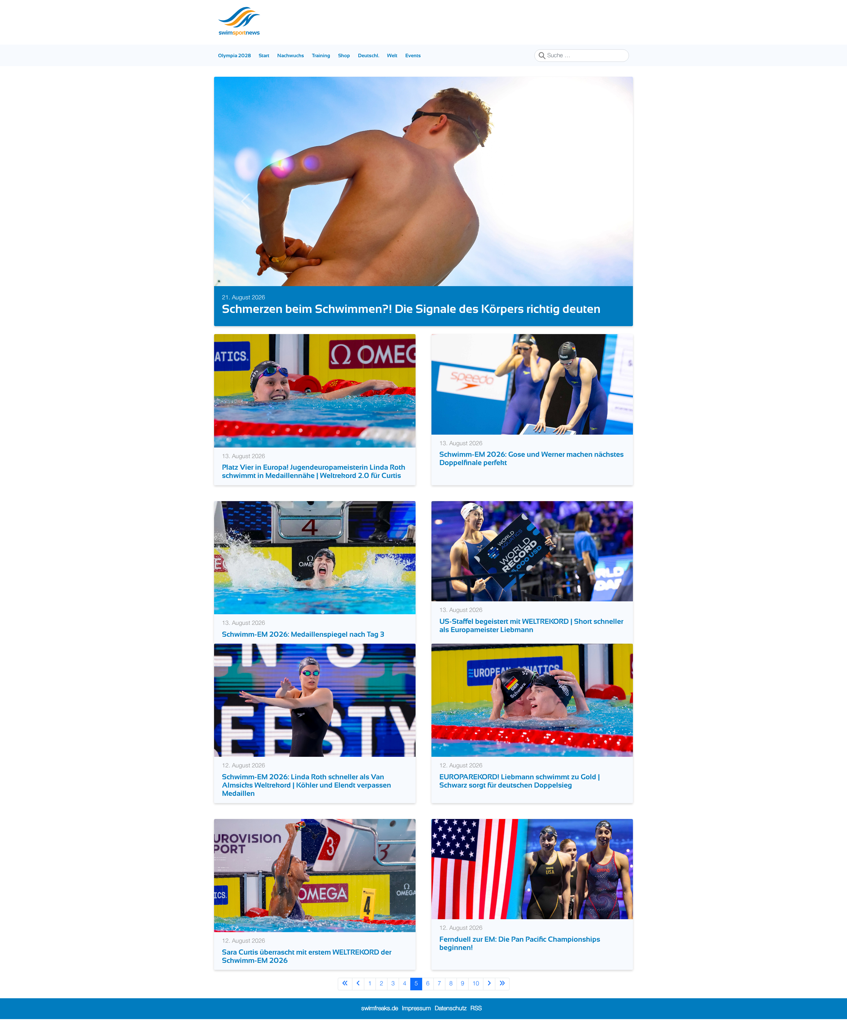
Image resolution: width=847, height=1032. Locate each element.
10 (475, 983)
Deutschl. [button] (368, 55)
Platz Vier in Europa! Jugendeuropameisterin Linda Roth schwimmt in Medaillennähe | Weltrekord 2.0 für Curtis (313, 471)
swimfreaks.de (379, 1008)
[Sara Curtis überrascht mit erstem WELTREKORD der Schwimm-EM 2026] (315, 875)
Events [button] (413, 55)
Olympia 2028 (234, 55)
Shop (344, 55)
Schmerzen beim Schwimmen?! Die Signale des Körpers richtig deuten (411, 309)
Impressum (416, 1008)
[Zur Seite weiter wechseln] (489, 984)
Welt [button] (392, 55)
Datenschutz (451, 1008)
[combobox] (581, 55)
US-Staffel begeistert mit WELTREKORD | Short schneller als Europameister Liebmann (531, 625)
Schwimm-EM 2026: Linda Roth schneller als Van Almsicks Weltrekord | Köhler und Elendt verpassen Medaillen (306, 785)
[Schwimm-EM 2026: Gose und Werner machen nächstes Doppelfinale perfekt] (532, 384)
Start (264, 55)
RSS (476, 1008)
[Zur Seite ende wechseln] (502, 984)
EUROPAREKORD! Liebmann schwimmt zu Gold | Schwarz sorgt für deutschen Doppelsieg (519, 781)
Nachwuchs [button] (290, 55)
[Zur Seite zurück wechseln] (358, 984)
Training (321, 55)
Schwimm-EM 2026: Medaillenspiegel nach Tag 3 (303, 634)
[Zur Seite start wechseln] (345, 984)
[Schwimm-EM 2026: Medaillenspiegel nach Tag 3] (315, 557)
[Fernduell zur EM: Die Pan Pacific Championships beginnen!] (532, 869)
